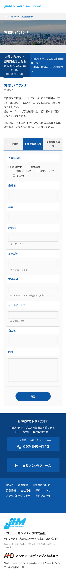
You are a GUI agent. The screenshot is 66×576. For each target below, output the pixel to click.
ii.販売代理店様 (33, 144)
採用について (43, 490)
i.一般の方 (13, 144)
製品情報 (11, 490)
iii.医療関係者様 (53, 144)
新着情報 (23, 485)
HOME (9, 485)
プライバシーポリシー (18, 495)
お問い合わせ (43, 495)
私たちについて (41, 485)
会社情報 (26, 490)
